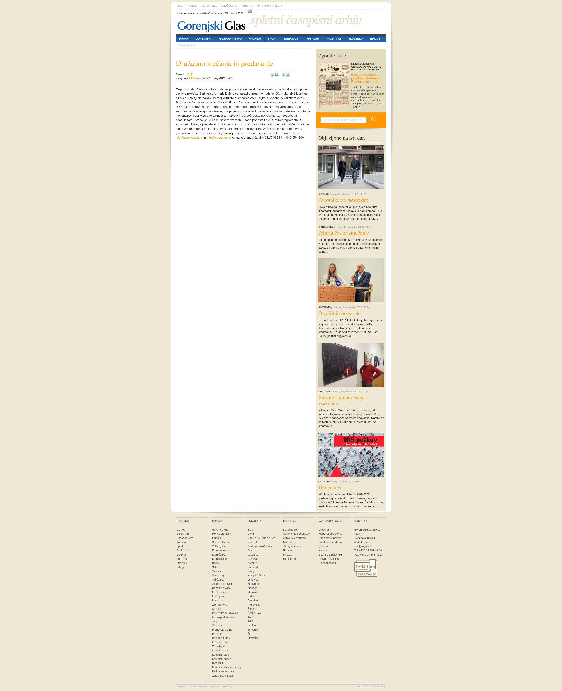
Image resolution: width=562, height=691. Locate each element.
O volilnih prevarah (338, 313)
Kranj (251, 571)
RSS (179, 6)
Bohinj (251, 533)
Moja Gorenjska (221, 533)
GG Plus (313, 38)
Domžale (253, 542)
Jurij (214, 621)
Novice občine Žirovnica (226, 667)
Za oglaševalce (292, 546)
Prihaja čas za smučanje (343, 232)
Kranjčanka (219, 554)
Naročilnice (209, 6)
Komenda (253, 567)
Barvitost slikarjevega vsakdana (341, 400)
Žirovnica (253, 638)
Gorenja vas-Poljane (260, 546)
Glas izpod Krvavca (223, 617)
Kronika (255, 38)
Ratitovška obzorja (223, 671)
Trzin (251, 617)
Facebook (192, 6)
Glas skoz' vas (220, 642)
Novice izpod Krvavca (225, 613)
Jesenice (253, 554)
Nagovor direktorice (330, 533)
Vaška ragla (219, 575)
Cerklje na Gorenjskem (261, 538)
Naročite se (290, 529)
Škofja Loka (255, 613)
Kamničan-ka (220, 650)
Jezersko (253, 558)
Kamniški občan (221, 658)
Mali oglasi (289, 542)
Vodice (252, 625)
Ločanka (217, 600)
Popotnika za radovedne (343, 199)
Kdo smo (324, 546)
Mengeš (252, 588)
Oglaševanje (229, 6)
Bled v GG (218, 663)
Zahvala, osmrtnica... (295, 538)
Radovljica (254, 604)
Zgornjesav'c (219, 604)
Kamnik (252, 563)
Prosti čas (334, 38)
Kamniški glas (220, 654)
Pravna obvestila (329, 558)
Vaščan (216, 571)
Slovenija (355, 38)
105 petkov (330, 487)
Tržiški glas (218, 646)
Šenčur (252, 608)
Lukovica (253, 579)
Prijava (287, 554)
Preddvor (253, 600)
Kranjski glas (219, 558)
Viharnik (217, 625)
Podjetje (246, 6)
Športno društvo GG (330, 554)
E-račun (288, 550)
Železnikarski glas (223, 675)
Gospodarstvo (230, 38)
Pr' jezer (217, 633)
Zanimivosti (292, 38)
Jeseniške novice (222, 583)
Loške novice (220, 592)
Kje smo (323, 550)
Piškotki (277, 6)
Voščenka (218, 579)
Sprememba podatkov (296, 533)
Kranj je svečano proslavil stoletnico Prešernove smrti (365, 78)
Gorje (251, 550)
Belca (215, 563)
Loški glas (218, 596)
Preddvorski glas (222, 629)
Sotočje (216, 608)
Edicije (375, 38)
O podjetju (325, 529)
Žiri (249, 633)
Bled (250, 529)
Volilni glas (218, 546)
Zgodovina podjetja (330, 542)
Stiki (214, 567)
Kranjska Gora (256, 575)
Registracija (290, 558)
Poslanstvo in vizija (330, 538)
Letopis (216, 538)
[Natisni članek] (288, 75)
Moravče (253, 592)
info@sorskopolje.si (189, 137)
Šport (272, 38)
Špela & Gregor (221, 542)
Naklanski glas (221, 638)
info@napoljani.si (219, 137)
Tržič (250, 621)
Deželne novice (221, 588)
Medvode (253, 583)
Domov (184, 38)
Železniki (253, 629)
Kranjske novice (221, 550)
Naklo (251, 596)
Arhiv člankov (187, 45)
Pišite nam (262, 6)
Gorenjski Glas (221, 529)
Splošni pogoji (327, 563)
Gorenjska (204, 38)
